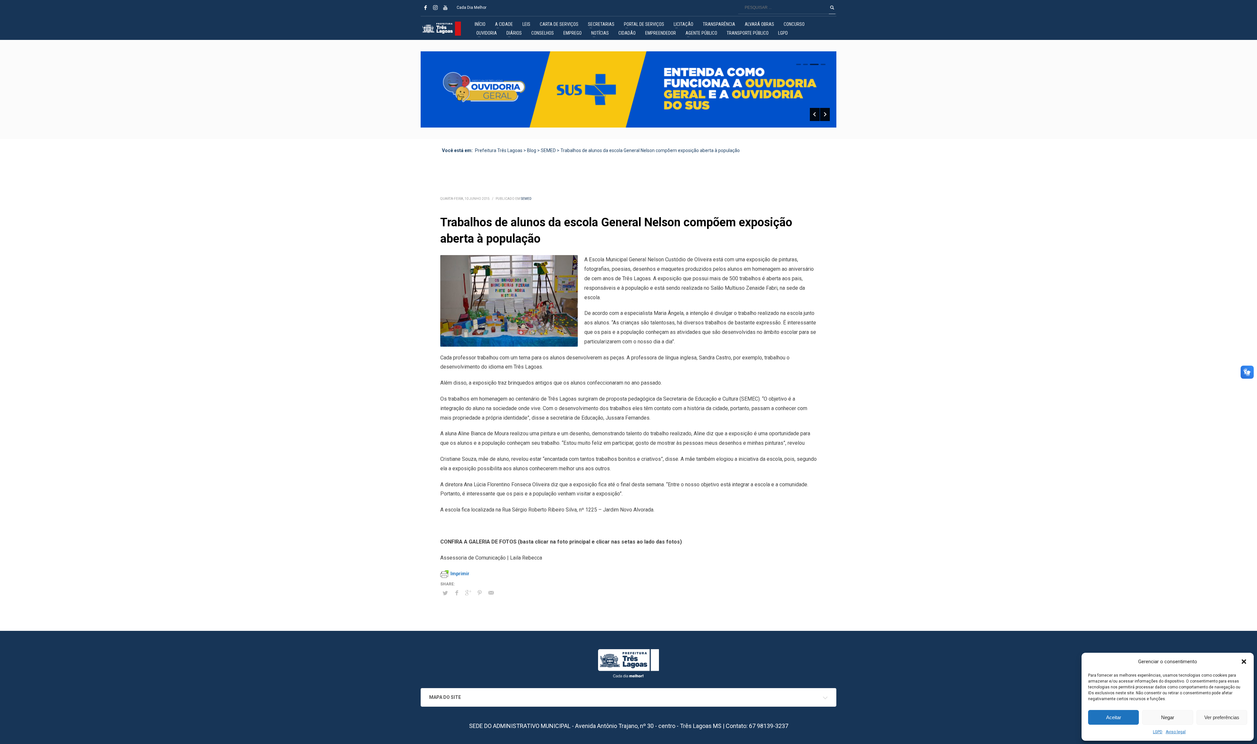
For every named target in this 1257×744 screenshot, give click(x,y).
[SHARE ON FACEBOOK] (457, 593)
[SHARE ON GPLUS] (468, 593)
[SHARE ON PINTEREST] (479, 593)
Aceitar (1113, 717)
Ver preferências (1221, 717)
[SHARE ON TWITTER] (445, 593)
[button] (1244, 661)
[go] (832, 7)
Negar (1167, 717)
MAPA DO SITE (445, 697)
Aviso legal (1176, 732)
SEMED (526, 198)
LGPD (1157, 732)
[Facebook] (425, 7)
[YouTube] (445, 7)
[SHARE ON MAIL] (491, 593)
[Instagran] (435, 7)
